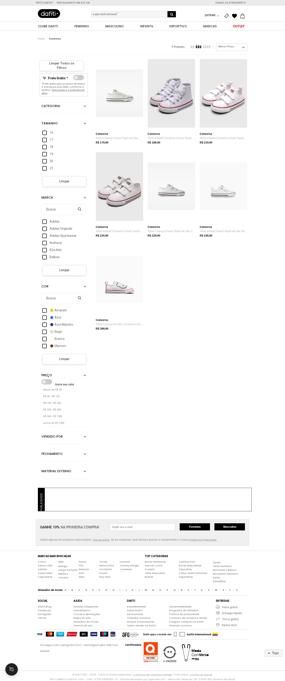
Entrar (210, 15)
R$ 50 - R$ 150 (51, 396)
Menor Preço (226, 46)
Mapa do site (82, 617)
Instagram (44, 614)
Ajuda (216, 562)
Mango (62, 566)
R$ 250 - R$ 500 (52, 409)
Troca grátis (230, 619)
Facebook (44, 610)
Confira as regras (201, 674)
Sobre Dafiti (134, 610)
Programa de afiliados (183, 610)
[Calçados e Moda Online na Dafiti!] (49, 13)
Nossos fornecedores (140, 621)
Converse (55, 38)
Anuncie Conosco (180, 625)
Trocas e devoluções (86, 614)
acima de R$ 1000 (53, 423)
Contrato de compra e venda (188, 617)
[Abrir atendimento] (11, 669)
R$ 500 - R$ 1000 (52, 416)
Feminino (195, 526)
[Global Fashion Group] (130, 634)
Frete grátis (230, 607)
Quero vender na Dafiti (141, 625)
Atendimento (81, 610)
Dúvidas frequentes (85, 606)
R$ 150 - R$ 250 (52, 403)
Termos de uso (82, 625)
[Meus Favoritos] (235, 16)
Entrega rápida (232, 613)
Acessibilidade (136, 606)
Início (41, 38)
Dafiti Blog (44, 606)
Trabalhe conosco (139, 617)
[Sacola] (243, 16)
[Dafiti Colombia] (215, 634)
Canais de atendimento (230, 2)
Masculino (229, 526)
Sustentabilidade (180, 606)
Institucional (135, 614)
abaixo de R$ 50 (52, 389)
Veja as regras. (101, 539)
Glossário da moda (85, 621)
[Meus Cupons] (227, 16)
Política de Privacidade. (203, 539)
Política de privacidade (184, 614)
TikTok (42, 617)
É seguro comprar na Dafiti (186, 621)
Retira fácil (229, 625)
